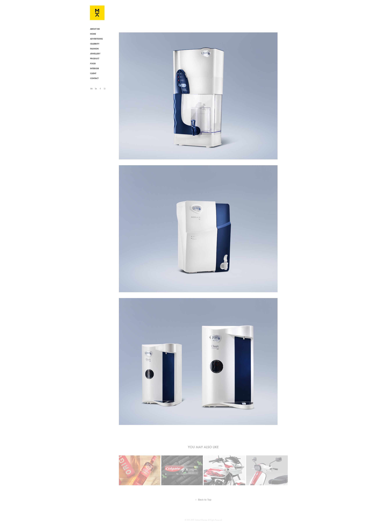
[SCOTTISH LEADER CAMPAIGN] (139, 470)
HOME (93, 34)
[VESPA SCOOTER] (267, 470)
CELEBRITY (94, 44)
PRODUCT (94, 58)
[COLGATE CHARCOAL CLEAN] (182, 470)
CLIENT (93, 73)
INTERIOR (94, 68)
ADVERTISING (96, 39)
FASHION (94, 49)
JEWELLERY (95, 53)
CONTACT (94, 78)
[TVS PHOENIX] (224, 470)
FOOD (93, 63)
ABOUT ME (95, 29)
